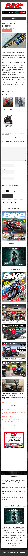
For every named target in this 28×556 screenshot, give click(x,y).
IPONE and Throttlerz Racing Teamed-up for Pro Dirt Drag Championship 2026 (14, 481)
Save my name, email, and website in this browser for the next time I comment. (11, 184)
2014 (11, 133)
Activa (13, 133)
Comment (4, 145)
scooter (12, 134)
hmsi (20, 133)
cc (17, 133)
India (3, 134)
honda (22, 133)
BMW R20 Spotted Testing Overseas (10, 416)
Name (4, 163)
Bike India (14, 6)
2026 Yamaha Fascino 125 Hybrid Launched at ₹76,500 (12, 394)
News (23, 131)
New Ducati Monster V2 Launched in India (13, 492)
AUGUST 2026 (5, 409)
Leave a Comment (7, 30)
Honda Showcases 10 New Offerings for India (13, 498)
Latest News (10, 131)
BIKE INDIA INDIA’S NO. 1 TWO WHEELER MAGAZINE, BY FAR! (17, 553)
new (9, 134)
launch (6, 134)
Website (4, 176)
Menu (15, 18)
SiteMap (14, 545)
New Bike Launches (18, 131)
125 (8, 133)
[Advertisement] (12, 459)
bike (16, 133)
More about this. (5, 402)
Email (4, 169)
